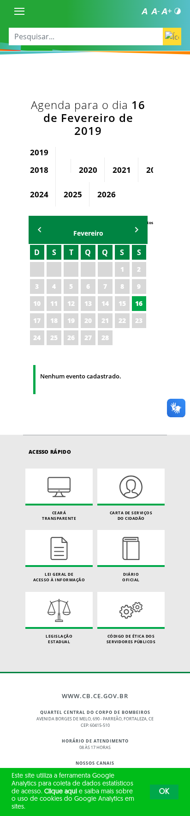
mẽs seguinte (136, 230)
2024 (39, 194)
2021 (122, 169)
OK (164, 792)
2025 (73, 194)
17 (37, 320)
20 (88, 320)
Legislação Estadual (59, 638)
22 (122, 320)
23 (138, 320)
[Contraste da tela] (177, 11)
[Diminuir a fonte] (155, 11)
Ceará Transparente (59, 515)
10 (37, 303)
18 (54, 320)
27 (88, 337)
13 (88, 303)
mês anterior (40, 230)
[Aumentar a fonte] (166, 11)
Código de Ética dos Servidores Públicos (131, 638)
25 (54, 337)
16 (138, 303)
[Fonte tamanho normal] (144, 11)
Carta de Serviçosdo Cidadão (131, 515)
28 (105, 337)
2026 (106, 194)
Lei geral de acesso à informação (59, 577)
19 (71, 320)
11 (54, 303)
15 (122, 303)
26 (71, 337)
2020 (88, 169)
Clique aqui (60, 791)
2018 (39, 169)
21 (105, 320)
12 (71, 303)
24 (37, 337)
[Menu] (19, 11)
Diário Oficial (131, 577)
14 (105, 303)
